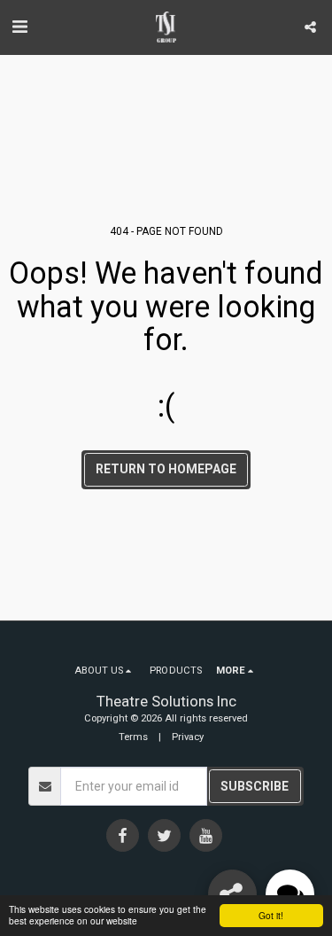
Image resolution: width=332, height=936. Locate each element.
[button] (19, 26)
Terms (133, 737)
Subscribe (254, 786)
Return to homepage (166, 469)
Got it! (271, 915)
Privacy (188, 737)
